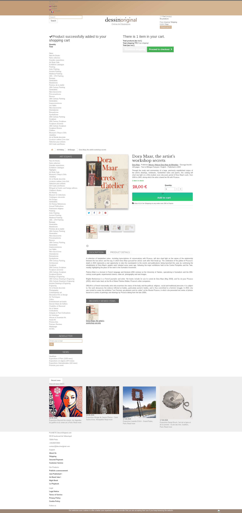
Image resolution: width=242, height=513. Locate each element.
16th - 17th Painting (56, 76)
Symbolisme (53, 115)
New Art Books (54, 55)
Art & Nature (53, 308)
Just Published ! (55, 474)
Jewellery (52, 135)
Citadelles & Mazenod (57, 306)
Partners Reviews (55, 324)
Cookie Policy (54, 501)
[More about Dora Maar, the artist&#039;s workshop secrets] (92, 312)
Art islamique (54, 315)
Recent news (56, 380)
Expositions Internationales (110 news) (63, 363)
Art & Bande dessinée (57, 288)
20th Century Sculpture (57, 121)
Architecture (53, 263)
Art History (60, 150)
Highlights (52, 170)
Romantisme (53, 112)
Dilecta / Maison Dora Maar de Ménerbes (163, 165)
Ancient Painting (55, 71)
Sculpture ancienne (56, 124)
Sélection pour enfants (57, 142)
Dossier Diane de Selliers (58, 304)
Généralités (53, 80)
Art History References (57, 204)
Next (87, 246)
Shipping (52, 456)
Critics (51, 299)
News (51, 14)
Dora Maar (136, 165)
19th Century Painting (57, 99)
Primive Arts (53, 322)
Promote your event (56, 365)
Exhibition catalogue (56, 65)
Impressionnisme (55, 103)
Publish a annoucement (58, 471)
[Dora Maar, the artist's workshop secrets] (91, 231)
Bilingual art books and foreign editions (63, 188)
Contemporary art (55, 292)
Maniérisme (53, 83)
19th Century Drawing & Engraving (61, 279)
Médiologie (53, 326)
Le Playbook (54, 484)
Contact (52, 4)
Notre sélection (54, 58)
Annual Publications (56, 206)
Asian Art (52, 320)
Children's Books (55, 190)
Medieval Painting (55, 74)
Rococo (52, 96)
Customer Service (56, 463)
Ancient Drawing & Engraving (59, 283)
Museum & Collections (57, 195)
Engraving (52, 286)
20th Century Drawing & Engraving (61, 281)
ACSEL (52, 329)
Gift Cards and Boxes (57, 144)
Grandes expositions (56, 60)
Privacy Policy (54, 498)
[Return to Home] (52, 149)
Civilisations (53, 311)
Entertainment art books (58, 302)
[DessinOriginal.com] (121, 20)
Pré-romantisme (55, 94)
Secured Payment (56, 460)
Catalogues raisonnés (57, 197)
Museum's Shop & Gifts (58, 133)
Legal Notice (54, 491)
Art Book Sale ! (55, 477)
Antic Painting (54, 69)
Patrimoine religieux (56, 208)
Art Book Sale (54, 62)
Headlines (52, 356)
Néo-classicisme (55, 92)
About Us (52, 453)
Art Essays (71, 150)
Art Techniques (54, 297)
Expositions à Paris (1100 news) (61, 359)
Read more (77, 422)
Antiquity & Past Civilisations (59, 313)
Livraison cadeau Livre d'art (59, 139)
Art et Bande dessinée (57, 137)
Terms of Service (55, 495)
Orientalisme (53, 110)
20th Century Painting (57, 117)
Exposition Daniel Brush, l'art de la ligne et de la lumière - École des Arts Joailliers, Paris (175, 424)
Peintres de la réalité (56, 85)
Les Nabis (52, 105)
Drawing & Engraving (56, 277)
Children (52, 130)
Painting (52, 67)
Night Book (53, 480)
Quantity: (168, 185)
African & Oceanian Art (57, 317)
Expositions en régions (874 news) (61, 361)
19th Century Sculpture (57, 126)
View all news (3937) (56, 384)
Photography (53, 290)
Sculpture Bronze (55, 128)
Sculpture (52, 119)
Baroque (52, 78)
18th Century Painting (57, 87)
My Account (53, 2)
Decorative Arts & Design (58, 295)
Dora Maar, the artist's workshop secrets (95, 322)
